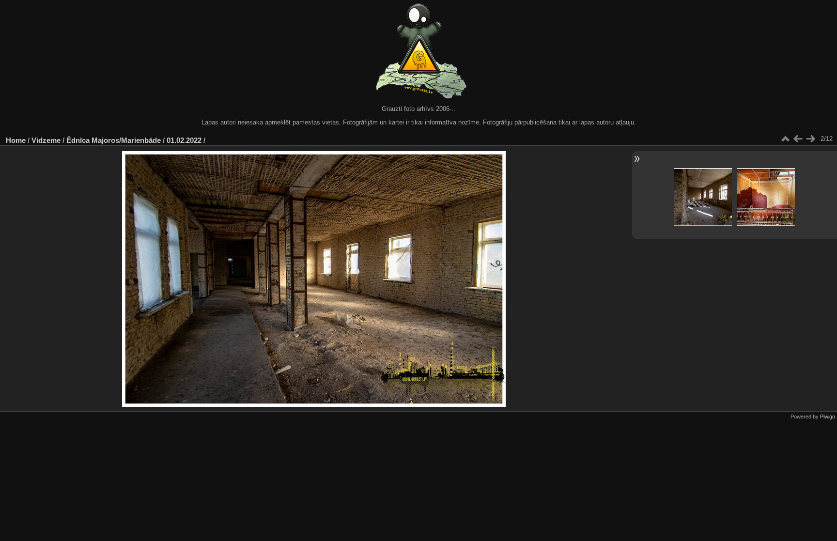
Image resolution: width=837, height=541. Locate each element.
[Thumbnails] (785, 139)
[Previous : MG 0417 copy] (797, 139)
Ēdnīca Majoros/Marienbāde (113, 140)
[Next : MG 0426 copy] (810, 139)
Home (16, 140)
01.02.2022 (184, 140)
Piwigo (827, 416)
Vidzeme (46, 140)
